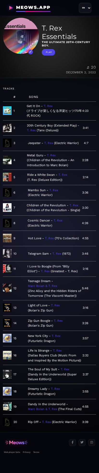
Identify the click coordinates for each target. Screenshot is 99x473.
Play (49, 52)
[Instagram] (91, 442)
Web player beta (12, 452)
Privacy (27, 452)
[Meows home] (34, 442)
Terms (36, 452)
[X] (82, 442)
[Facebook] (72, 442)
